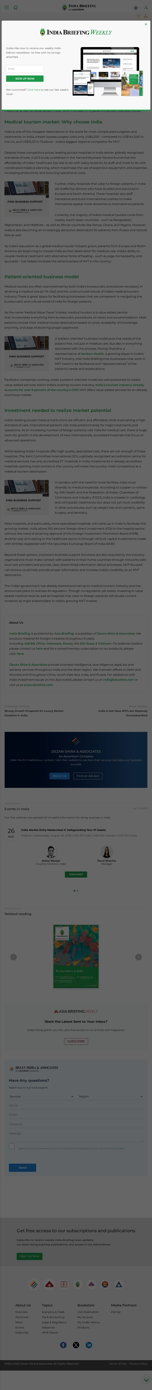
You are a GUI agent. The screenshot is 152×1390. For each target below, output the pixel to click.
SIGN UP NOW (24, 78)
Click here (33, 89)
